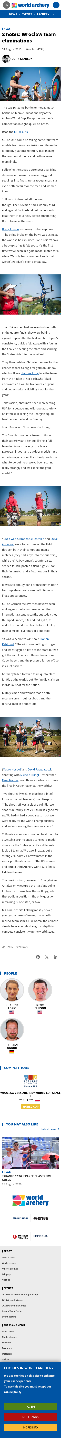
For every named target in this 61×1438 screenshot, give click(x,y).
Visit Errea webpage (40, 1218)
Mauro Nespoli (12, 769)
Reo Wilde (11, 539)
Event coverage (18, 947)
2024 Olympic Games (12, 1300)
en (6, 5)
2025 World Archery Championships (20, 1294)
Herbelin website (40, 1236)
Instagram (7, 1353)
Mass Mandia (10, 780)
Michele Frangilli (30, 775)
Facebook (7, 1348)
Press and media (14, 1325)
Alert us (6, 1279)
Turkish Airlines (20, 1236)
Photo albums (9, 1337)
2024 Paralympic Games (14, 1305)
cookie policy (12, 1392)
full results (21, 132)
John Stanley (22, 59)
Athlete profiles (10, 1268)
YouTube (6, 1342)
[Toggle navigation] (56, 5)
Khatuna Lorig (30, 373)
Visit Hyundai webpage (20, 1218)
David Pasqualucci (39, 769)
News (13, 14)
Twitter (5, 1359)
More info (30, 1427)
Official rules (8, 1257)
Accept (30, 1406)
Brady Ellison (10, 229)
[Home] (30, 5)
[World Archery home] (30, 1200)
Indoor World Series (12, 1311)
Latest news (48, 1129)
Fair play (6, 1274)
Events (27, 14)
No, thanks (30, 1417)
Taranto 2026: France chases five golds (27, 1178)
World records (9, 1263)
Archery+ (44, 14)
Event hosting (9, 1316)
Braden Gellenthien (31, 539)
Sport (8, 1251)
